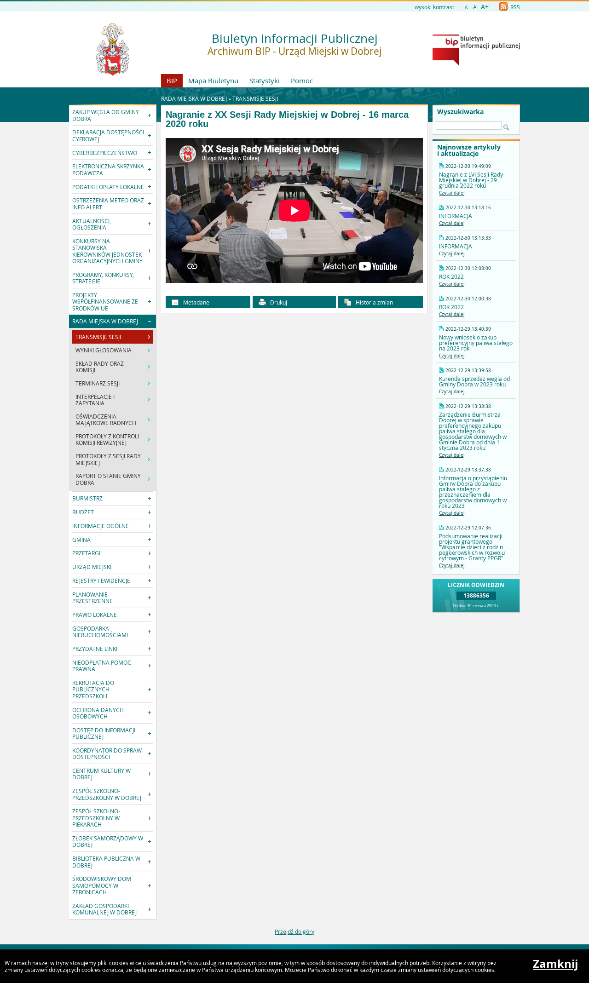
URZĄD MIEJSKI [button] (91, 566)
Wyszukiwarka (460, 112)
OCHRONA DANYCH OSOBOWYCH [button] (98, 713)
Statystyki (264, 80)
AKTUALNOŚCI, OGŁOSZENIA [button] (91, 224)
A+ (485, 6)
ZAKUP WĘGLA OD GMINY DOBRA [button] (105, 115)
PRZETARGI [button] (86, 553)
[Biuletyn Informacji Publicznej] (476, 63)
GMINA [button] (81, 539)
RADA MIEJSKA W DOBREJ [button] (105, 321)
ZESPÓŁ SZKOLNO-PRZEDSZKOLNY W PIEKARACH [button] (96, 817)
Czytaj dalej (452, 193)
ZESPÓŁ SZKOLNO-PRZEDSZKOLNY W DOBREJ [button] (106, 794)
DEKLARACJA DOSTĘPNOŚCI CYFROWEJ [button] (108, 135)
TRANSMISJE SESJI (255, 98)
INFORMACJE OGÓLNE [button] (100, 525)
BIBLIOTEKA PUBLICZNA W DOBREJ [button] (106, 861)
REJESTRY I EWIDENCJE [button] (101, 580)
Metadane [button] (195, 302)
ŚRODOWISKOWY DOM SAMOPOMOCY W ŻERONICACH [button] (101, 885)
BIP (172, 80)
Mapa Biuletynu (213, 80)
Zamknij (555, 963)
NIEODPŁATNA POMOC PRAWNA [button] (101, 666)
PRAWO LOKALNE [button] (94, 614)
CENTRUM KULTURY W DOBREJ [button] (101, 774)
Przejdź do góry (294, 931)
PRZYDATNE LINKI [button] (94, 648)
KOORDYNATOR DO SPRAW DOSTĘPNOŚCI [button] (107, 753)
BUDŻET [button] (83, 512)
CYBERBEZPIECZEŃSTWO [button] (104, 152)
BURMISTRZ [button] (87, 498)
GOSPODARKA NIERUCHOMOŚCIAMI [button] (100, 631)
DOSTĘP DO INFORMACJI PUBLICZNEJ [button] (103, 733)
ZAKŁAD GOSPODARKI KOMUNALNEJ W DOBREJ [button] (104, 909)
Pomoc (302, 80)
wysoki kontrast (434, 7)
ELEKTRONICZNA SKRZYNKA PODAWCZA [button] (108, 169)
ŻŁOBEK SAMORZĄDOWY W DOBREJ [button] (107, 841)
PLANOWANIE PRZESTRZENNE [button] (92, 597)
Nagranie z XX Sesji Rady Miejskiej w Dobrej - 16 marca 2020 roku (287, 119)
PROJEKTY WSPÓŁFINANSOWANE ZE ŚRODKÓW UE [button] (105, 301)
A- (467, 8)
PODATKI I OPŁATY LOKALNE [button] (108, 186)
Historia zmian (373, 302)
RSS (514, 7)
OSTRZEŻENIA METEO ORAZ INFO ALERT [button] (108, 203)
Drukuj (278, 302)
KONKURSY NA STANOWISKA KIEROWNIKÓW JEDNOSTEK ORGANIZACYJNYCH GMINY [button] (107, 250)
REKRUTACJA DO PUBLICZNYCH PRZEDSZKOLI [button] (93, 689)
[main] (294, 211)
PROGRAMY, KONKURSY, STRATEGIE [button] (103, 278)
